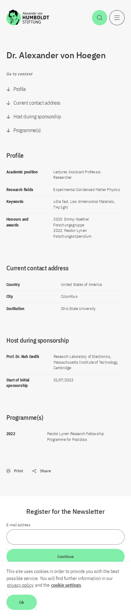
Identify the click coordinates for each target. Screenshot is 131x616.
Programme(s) (27, 130)
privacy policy (20, 585)
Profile (19, 89)
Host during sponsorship (37, 116)
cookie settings (66, 585)
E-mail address (18, 525)
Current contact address (36, 102)
